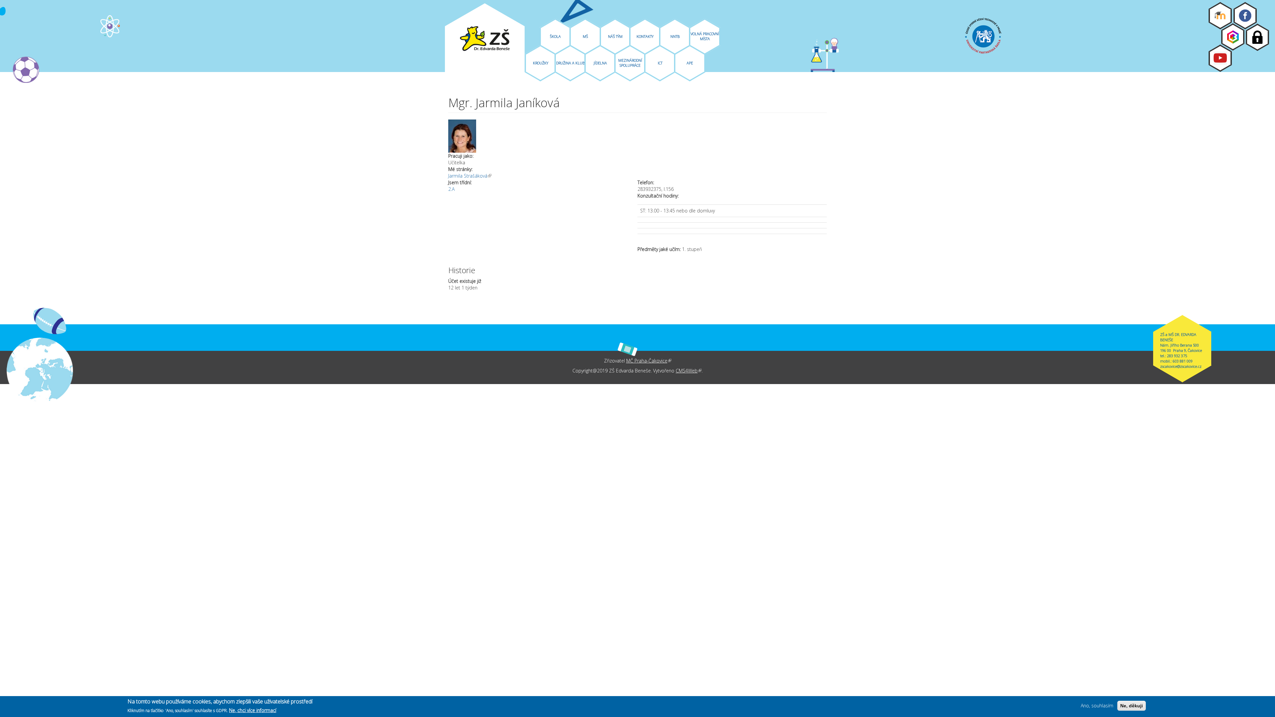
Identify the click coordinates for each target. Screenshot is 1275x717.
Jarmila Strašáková (469, 176)
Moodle (1220, 15)
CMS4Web (689, 370)
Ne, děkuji (1131, 705)
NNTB (675, 36)
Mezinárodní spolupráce (630, 63)
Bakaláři (1233, 36)
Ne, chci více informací (252, 710)
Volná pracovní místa (705, 36)
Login (1257, 37)
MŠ (585, 36)
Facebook (1245, 15)
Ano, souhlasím (1097, 705)
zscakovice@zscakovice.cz (1181, 366)
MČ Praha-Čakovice (648, 361)
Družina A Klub (570, 62)
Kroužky (540, 62)
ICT (660, 62)
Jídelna (600, 62)
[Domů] (485, 38)
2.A (451, 189)
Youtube (1220, 58)
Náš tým (615, 36)
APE (690, 62)
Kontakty (645, 36)
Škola (555, 36)
